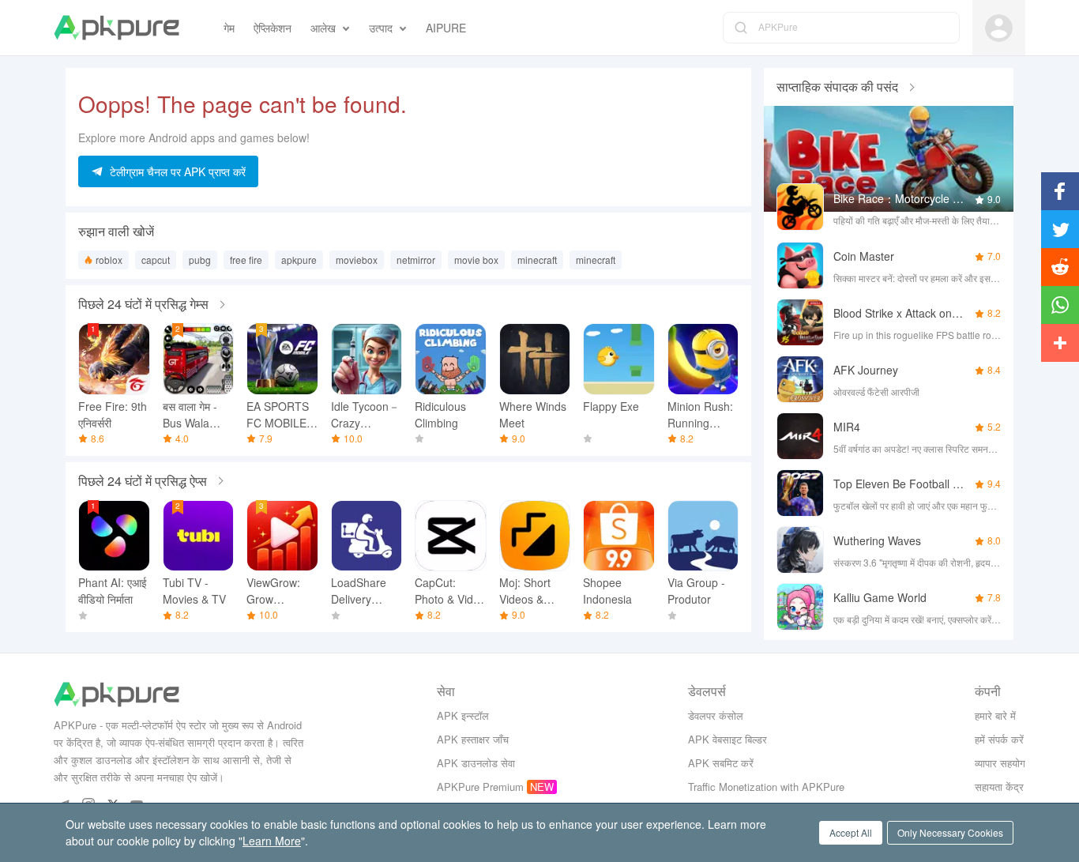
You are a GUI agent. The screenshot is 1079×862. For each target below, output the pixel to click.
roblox (109, 259)
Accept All (850, 832)
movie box (476, 259)
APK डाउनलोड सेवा (476, 762)
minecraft (537, 259)
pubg (200, 259)
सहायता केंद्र (999, 786)
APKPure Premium (480, 786)
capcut (155, 259)
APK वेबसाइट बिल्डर (727, 739)
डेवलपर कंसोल (715, 715)
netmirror (416, 259)
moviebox (357, 259)
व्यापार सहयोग (1000, 762)
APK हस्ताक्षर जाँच (473, 739)
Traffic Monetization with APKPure (766, 786)
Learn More (271, 841)
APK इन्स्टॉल (463, 715)
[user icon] (999, 28)
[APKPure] (116, 27)
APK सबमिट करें (721, 762)
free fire (246, 259)
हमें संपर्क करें (999, 739)
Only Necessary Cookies (950, 832)
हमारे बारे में (995, 715)
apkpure (299, 259)
